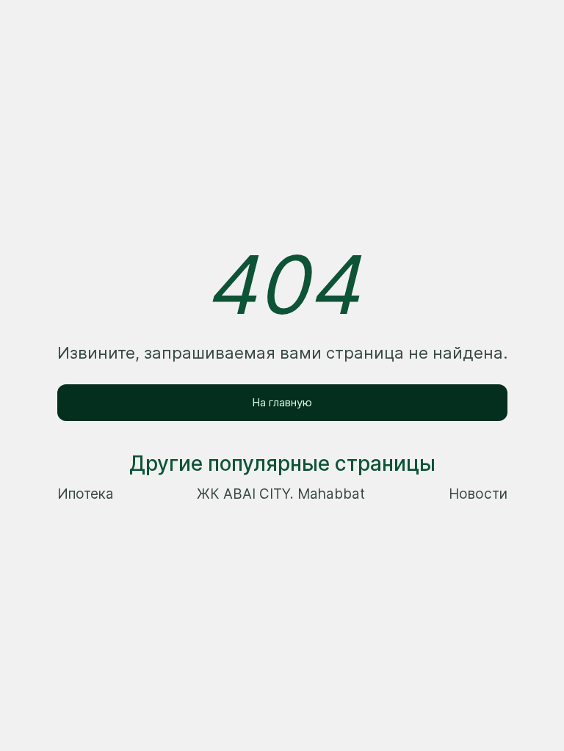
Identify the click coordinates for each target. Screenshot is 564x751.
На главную (282, 402)
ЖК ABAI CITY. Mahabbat (281, 494)
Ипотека (85, 494)
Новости (478, 494)
